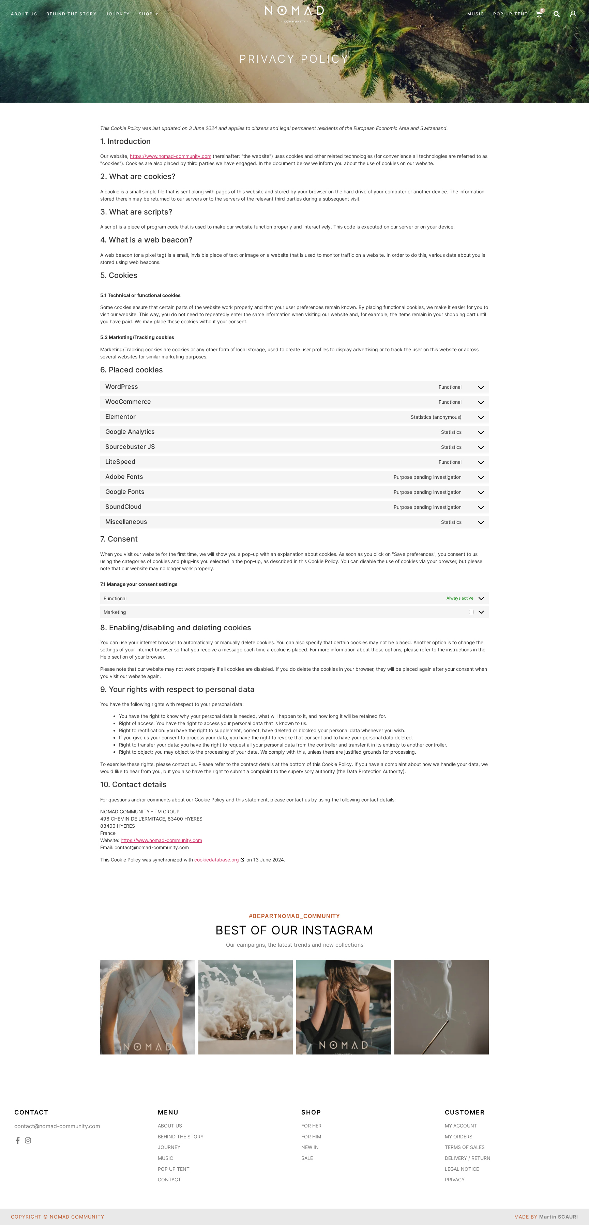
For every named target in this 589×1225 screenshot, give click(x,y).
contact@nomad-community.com (57, 1126)
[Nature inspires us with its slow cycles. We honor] (147, 1007)
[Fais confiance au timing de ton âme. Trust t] (245, 1007)
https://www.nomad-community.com (170, 156)
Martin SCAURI (558, 1217)
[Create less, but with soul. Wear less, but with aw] (343, 1007)
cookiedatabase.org (216, 859)
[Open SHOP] (157, 14)
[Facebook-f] (17, 1140)
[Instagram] (28, 1140)
